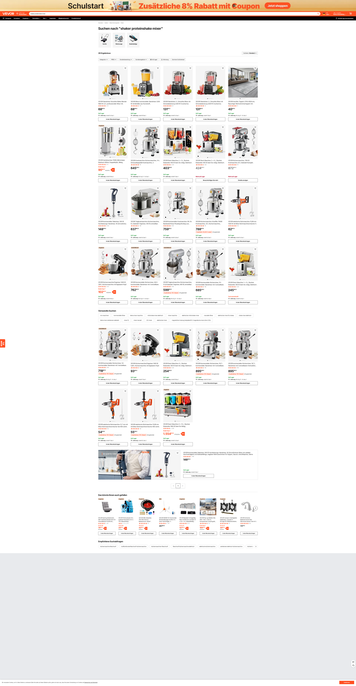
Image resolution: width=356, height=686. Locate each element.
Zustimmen (347, 682)
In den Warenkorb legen (113, 119)
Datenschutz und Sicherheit (90, 682)
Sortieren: (246, 53)
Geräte (106, 23)
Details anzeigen (243, 180)
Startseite (100, 23)
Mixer (122, 23)
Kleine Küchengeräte (114, 23)
